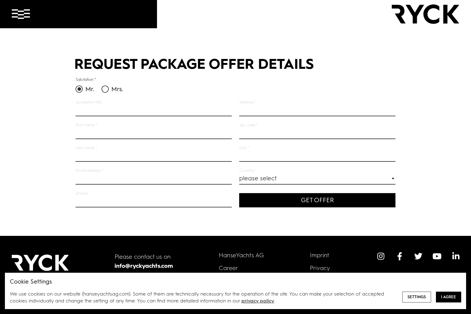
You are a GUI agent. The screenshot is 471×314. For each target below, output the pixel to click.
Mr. (89, 89)
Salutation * (86, 79)
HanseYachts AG (241, 255)
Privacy (320, 267)
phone (82, 193)
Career (228, 267)
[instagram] (381, 256)
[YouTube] (437, 256)
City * (244, 147)
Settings (416, 297)
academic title (89, 102)
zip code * (248, 125)
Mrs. (117, 89)
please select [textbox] (258, 178)
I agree (448, 297)
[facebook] (400, 256)
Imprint (319, 255)
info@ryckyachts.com (144, 265)
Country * (248, 170)
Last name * (86, 147)
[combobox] (317, 179)
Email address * (90, 170)
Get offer (317, 200)
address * (248, 102)
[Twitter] (418, 256)
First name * (86, 125)
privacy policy (257, 301)
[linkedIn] (456, 256)
